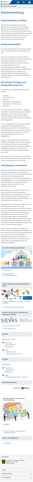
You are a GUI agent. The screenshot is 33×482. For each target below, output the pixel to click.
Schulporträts (7, 443)
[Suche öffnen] (23, 2)
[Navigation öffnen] (18, 2)
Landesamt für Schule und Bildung (15, 460)
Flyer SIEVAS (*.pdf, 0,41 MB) (12, 325)
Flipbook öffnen (7, 270)
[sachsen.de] (5, 2)
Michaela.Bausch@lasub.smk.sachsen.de (17, 377)
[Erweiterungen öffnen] (29, 2)
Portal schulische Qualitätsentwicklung (14, 307)
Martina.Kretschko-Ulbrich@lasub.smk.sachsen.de (14, 353)
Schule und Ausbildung (9, 6)
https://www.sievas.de (9, 328)
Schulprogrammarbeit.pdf (10, 275)
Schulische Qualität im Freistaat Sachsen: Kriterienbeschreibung (15, 431)
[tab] (16, 457)
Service (4, 470)
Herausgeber (5, 456)
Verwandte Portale (7, 473)
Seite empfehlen (6, 477)
